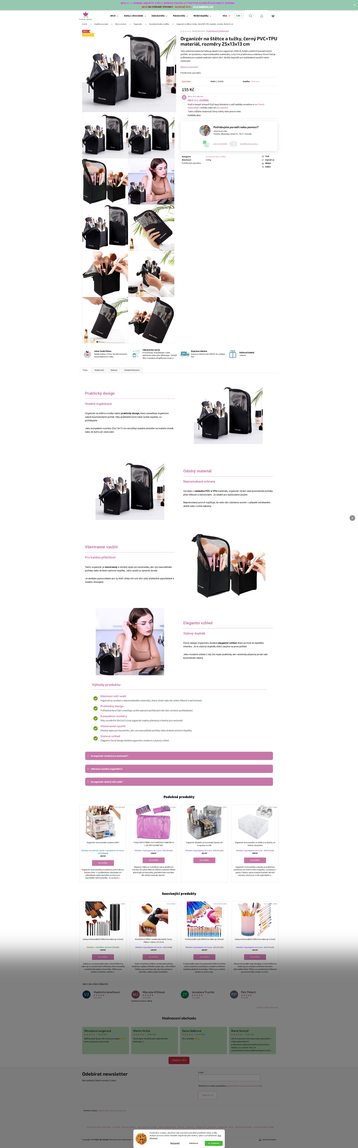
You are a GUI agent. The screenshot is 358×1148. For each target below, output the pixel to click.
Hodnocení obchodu (179, 1018)
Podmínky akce (194, 115)
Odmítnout (193, 1143)
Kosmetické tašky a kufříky (216, 156)
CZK (238, 15)
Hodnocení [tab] (99, 370)
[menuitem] (114, 15)
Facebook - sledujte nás (196, 1127)
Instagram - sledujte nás (217, 1127)
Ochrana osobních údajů (263, 1127)
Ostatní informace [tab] (132, 370)
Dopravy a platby (129, 1127)
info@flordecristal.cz (249, 143)
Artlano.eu (122, 1110)
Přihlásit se (207, 1095)
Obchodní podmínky (243, 1127)
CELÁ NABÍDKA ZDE (203, 7)
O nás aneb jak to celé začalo (99, 1127)
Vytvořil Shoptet (269, 1139)
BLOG (231, 1127)
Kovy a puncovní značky (147, 1127)
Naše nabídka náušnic (168, 1127)
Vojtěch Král (103, 1110)
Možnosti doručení (189, 67)
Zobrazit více (179, 1060)
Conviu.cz (113, 1110)
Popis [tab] (85, 370)
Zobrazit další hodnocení (267, 1007)
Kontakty (116, 1127)
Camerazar (255, 81)
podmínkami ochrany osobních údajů (244, 1085)
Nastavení (175, 1143)
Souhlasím (215, 1143)
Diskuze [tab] (114, 370)
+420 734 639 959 (220, 143)
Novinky (181, 1127)
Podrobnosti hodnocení (217, 31)
